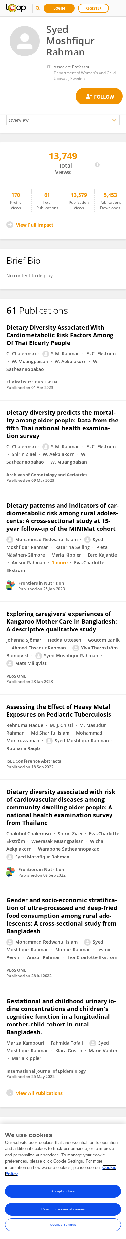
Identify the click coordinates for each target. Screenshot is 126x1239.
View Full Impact (34, 225)
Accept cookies (62, 1191)
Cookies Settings (63, 1224)
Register (93, 8)
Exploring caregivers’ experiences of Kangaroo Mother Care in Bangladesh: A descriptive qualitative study (61, 621)
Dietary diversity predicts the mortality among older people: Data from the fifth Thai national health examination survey (62, 424)
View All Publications (39, 1093)
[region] (63, 1181)
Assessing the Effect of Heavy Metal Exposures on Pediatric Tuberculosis (58, 710)
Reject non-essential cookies (63, 1209)
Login (59, 8)
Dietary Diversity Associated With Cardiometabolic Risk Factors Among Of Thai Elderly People (59, 335)
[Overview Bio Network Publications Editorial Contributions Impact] (63, 120)
